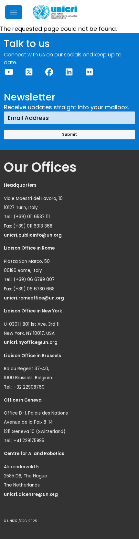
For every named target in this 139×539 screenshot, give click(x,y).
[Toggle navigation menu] (13, 12)
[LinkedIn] (69, 72)
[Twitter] (29, 72)
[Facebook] (49, 72)
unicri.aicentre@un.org (31, 494)
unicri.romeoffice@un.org (34, 298)
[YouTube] (9, 72)
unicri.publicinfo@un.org (33, 235)
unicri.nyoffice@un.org (31, 342)
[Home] (54, 12)
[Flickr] (89, 72)
